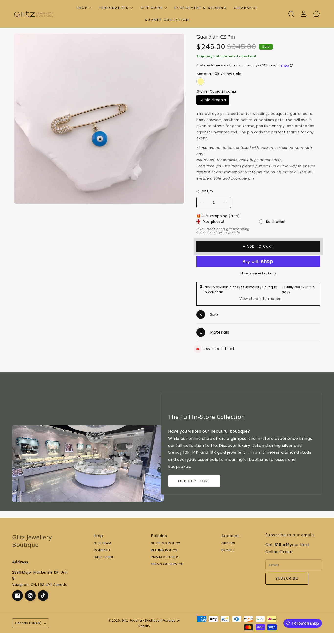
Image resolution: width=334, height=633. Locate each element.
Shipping (204, 56)
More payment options (258, 273)
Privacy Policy (165, 557)
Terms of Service (167, 564)
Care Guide (103, 557)
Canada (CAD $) (28, 623)
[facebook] (17, 595)
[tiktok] (43, 595)
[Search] (291, 14)
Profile (228, 550)
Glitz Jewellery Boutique (140, 620)
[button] (83, 7)
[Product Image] (99, 119)
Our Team (102, 543)
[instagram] (30, 595)
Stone (216, 91)
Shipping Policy (165, 543)
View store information (260, 298)
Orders (228, 543)
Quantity (204, 191)
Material (219, 73)
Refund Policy (164, 550)
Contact (102, 550)
